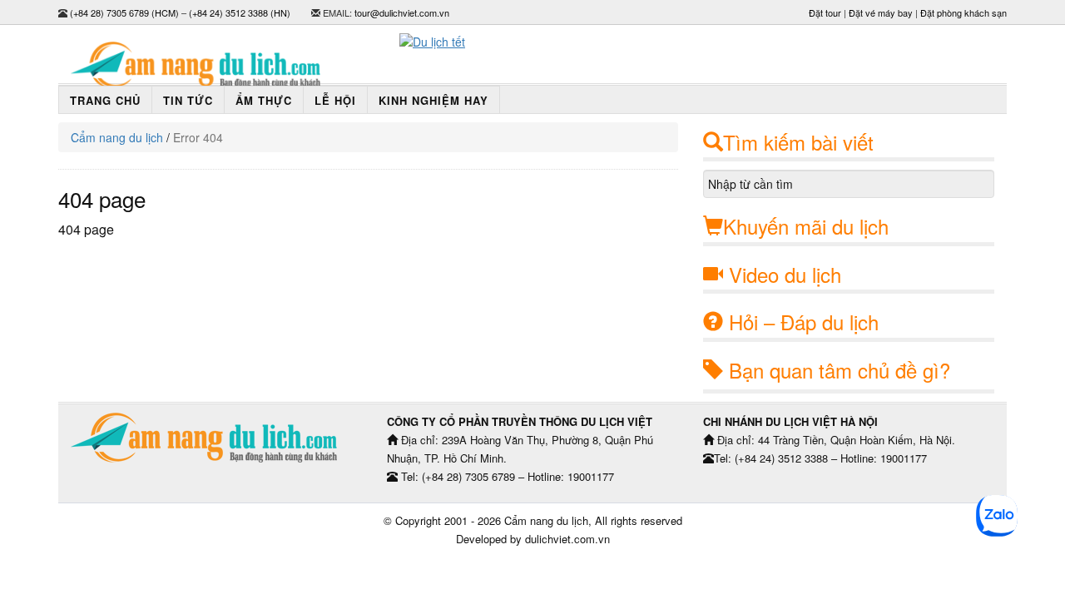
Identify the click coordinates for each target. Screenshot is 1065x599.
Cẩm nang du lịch (117, 137)
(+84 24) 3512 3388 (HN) (239, 12)
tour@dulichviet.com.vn (401, 12)
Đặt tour (825, 12)
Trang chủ (105, 100)
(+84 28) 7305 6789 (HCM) (124, 12)
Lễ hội (335, 100)
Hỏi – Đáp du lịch (804, 321)
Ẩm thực (263, 100)
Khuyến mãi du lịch (806, 225)
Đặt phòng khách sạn (963, 12)
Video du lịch (785, 274)
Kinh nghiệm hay (433, 100)
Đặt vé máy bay (881, 12)
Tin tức (188, 100)
